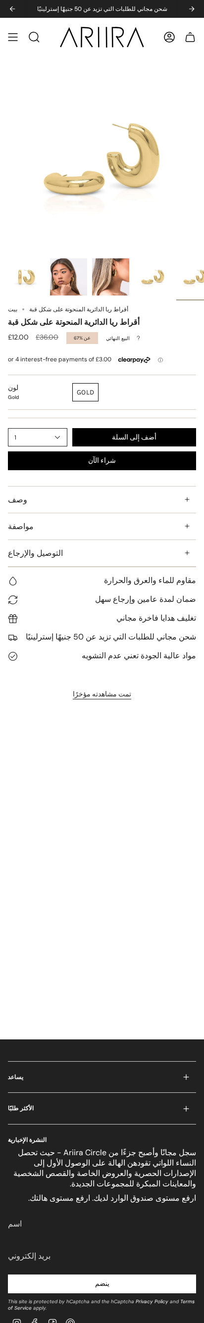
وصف (17, 499)
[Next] (191, 8)
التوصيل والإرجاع (35, 553)
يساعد (15, 1077)
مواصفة (21, 526)
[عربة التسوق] (190, 37)
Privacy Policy (152, 1301)
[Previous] (12, 8)
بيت (12, 309)
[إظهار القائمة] (13, 37)
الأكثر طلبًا (21, 1108)
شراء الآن (102, 460)
